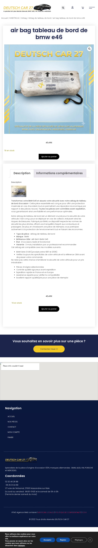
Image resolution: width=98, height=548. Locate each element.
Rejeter (63, 540)
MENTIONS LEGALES (46, 512)
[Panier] (82, 7)
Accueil (4, 18)
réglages (21, 545)
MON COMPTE (14, 432)
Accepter (47, 540)
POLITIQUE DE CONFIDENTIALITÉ (68, 512)
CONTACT (12, 427)
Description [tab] (22, 173)
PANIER (10, 437)
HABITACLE (14, 18)
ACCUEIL (11, 416)
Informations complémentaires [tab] (59, 173)
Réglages (79, 540)
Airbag (24, 18)
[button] (63, 8)
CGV (85, 512)
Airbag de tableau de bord (39, 18)
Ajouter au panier (49, 156)
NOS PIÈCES (12, 421)
